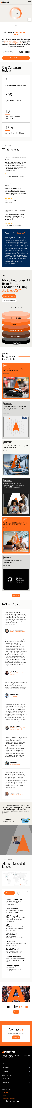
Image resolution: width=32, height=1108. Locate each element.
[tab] (9, 893)
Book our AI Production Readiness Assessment (16, 58)
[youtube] (18, 1101)
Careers (16, 1012)
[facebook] (3, 1101)
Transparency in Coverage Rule (9, 1098)
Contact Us (16, 1037)
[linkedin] (14, 1101)
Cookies (4, 1095)
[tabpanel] (16, 937)
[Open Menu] (29, 2)
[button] (15, 25)
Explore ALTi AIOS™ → (9, 296)
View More (16, 595)
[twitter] (10, 1101)
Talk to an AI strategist (9, 300)
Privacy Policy (5, 1092)
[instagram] (7, 1101)
